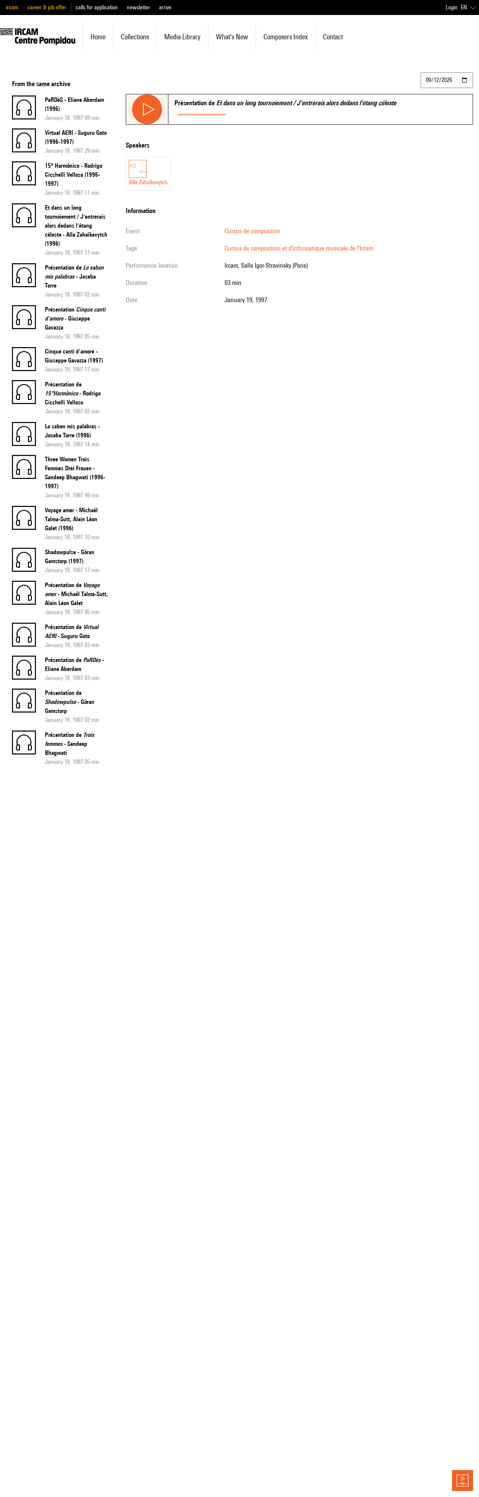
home (98, 37)
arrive (165, 7)
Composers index (285, 37)
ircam (12, 7)
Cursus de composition (253, 231)
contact (333, 37)
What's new (232, 37)
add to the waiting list (259, 112)
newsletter (138, 7)
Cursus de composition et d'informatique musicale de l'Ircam (299, 248)
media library (182, 37)
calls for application (97, 7)
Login (452, 7)
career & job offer (46, 7)
